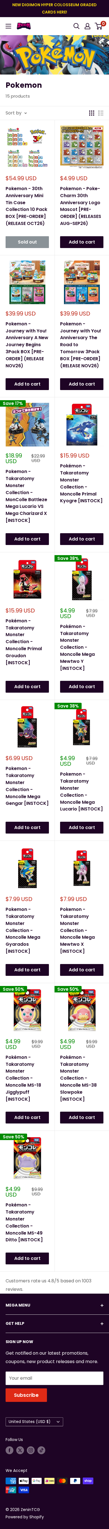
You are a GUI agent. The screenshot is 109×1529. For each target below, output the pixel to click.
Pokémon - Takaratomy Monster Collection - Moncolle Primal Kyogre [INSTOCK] (81, 483)
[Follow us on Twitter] (20, 1450)
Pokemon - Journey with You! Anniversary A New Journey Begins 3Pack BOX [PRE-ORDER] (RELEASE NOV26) (27, 345)
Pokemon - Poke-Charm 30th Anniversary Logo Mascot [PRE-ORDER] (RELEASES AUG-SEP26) (80, 206)
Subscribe (26, 1395)
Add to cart (82, 242)
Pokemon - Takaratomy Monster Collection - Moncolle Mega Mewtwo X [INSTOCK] (77, 930)
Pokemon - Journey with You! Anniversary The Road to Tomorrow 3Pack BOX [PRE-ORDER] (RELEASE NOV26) (80, 345)
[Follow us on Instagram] (31, 1450)
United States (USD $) (30, 1421)
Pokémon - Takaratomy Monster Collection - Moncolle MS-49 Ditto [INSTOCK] (24, 1222)
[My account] (87, 26)
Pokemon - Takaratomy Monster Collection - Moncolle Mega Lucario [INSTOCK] (81, 791)
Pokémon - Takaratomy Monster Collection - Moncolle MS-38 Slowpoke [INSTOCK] (78, 1078)
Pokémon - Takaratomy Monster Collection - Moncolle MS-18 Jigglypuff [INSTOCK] (23, 1078)
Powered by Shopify (25, 1517)
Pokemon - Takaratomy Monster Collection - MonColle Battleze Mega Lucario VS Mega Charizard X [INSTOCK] (26, 496)
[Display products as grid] (91, 113)
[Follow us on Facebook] (9, 1450)
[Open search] (77, 26)
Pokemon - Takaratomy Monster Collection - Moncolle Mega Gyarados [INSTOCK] (23, 930)
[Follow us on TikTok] (41, 1450)
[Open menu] (8, 26)
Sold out (27, 242)
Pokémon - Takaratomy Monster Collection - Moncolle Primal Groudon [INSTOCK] (24, 642)
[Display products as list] (100, 113)
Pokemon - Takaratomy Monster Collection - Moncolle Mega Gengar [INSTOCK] (27, 786)
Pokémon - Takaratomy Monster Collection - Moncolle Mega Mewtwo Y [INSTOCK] (77, 647)
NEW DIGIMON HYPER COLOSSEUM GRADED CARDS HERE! (54, 8)
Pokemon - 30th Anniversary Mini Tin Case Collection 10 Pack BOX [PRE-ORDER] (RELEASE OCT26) (26, 206)
